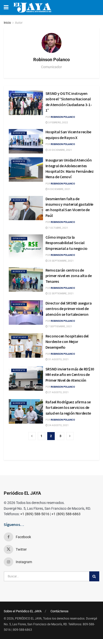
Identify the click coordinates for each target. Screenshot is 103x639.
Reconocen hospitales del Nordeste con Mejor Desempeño (67, 341)
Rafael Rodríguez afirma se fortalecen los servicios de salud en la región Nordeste (69, 407)
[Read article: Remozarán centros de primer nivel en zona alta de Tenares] (26, 279)
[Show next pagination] (70, 436)
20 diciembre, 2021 (60, 150)
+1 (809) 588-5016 (34, 514)
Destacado (19, 337)
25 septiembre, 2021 (61, 260)
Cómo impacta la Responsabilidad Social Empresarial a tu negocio (67, 243)
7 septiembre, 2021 (60, 326)
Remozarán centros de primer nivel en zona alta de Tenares (69, 276)
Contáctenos (59, 611)
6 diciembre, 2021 (59, 189)
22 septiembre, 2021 (61, 293)
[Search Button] (94, 576)
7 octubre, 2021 (58, 227)
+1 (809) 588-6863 (66, 514)
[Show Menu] (6, 7)
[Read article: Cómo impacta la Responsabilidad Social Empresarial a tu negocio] (26, 246)
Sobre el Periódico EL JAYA (23, 611)
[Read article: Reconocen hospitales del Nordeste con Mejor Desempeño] (26, 345)
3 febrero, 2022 (58, 122)
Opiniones (19, 238)
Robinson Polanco (63, 117)
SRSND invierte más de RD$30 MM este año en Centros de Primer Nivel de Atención (70, 374)
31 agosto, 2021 (58, 359)
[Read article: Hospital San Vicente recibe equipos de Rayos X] (26, 141)
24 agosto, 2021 (58, 425)
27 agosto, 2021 (58, 392)
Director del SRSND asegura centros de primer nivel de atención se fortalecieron (69, 309)
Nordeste (19, 95)
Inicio (7, 22)
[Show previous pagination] (32, 436)
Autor (18, 22)
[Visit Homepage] (32, 7)
